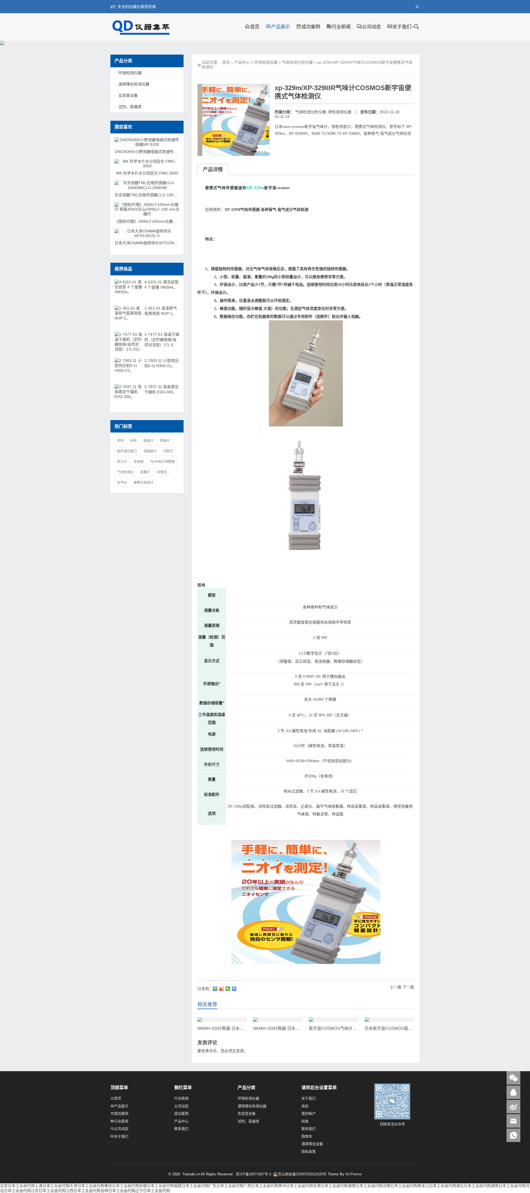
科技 (133, 441)
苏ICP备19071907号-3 (254, 1174)
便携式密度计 (143, 483)
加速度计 (150, 451)
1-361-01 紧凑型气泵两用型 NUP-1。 (160, 311)
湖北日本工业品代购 (473, 1185)
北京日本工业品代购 (17, 1185)
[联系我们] (513, 1092)
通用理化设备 (312, 1144)
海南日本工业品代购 (365, 1185)
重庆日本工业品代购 (121, 1185)
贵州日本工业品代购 (295, 1185)
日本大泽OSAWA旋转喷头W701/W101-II (149, 243)
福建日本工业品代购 (191, 1185)
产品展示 (280, 26)
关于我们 (402, 26)
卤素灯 (145, 472)
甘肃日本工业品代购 (330, 1185)
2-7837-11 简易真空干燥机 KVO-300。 (161, 389)
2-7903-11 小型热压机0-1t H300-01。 (161, 363)
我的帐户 (308, 1113)
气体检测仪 (125, 472)
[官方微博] (513, 1106)
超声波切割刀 (127, 451)
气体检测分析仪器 (297, 62)
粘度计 (148, 441)
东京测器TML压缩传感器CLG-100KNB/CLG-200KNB (160, 195)
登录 (240, 1051)
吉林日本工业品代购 (117, 1190)
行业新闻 (341, 26)
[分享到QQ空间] (215, 989)
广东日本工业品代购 (226, 1185)
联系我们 (181, 1129)
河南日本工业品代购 (400, 1185)
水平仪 (122, 483)
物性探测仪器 (339, 112)
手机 (120, 441)
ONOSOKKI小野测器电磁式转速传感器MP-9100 (156, 151)
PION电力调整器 (162, 462)
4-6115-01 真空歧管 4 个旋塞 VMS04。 (161, 284)
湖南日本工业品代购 (508, 1185)
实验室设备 (128, 95)
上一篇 (395, 987)
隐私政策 (308, 1151)
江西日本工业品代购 (83, 1190)
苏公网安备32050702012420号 (302, 1174)
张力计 (122, 462)
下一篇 (408, 987)
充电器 (139, 462)
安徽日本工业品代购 (156, 1185)
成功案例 (310, 26)
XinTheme (353, 1174)
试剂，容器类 (130, 106)
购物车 (306, 1136)
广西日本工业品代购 (260, 1185)
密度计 (165, 441)
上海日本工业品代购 (52, 1185)
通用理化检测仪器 (133, 84)
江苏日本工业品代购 (48, 1190)
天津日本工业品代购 (87, 1185)
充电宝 (162, 472)
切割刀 (168, 451)
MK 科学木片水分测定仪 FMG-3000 (147, 173)
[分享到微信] (228, 989)
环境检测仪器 (265, 62)
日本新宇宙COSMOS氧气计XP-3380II (399, 1028)
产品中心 (242, 62)
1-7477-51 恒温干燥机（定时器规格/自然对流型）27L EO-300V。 (161, 340)
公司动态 (371, 26)
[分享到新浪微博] (221, 989)
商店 (305, 1106)
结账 (305, 1121)
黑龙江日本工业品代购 (436, 1185)
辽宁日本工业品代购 (152, 1190)
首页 (254, 26)
